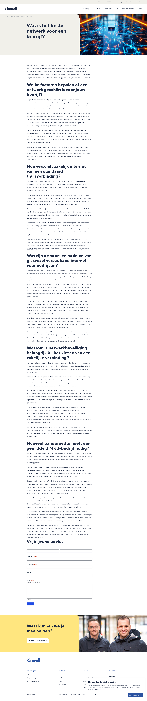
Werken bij (101, 2)
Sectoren (98, 9)
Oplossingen (86, 9)
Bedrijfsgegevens (63, 694)
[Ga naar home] (11, 8)
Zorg (60, 681)
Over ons (108, 9)
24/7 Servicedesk (112, 2)
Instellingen (91, 694)
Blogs (84, 687)
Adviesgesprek (87, 675)
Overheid (61, 675)
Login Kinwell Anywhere (126, 2)
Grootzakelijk (63, 684)
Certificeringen (31, 694)
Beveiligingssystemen (33, 681)
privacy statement (103, 687)
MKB (60, 678)
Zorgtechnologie (32, 678)
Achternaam (63, 548)
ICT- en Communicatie (33, 675)
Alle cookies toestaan (134, 695)
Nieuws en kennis (127, 9)
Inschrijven (111, 676)
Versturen (30, 604)
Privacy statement (75, 694)
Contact (140, 9)
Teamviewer (139, 2)
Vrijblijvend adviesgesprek (36, 641)
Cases (117, 9)
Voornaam (29, 548)
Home (6, 16)
